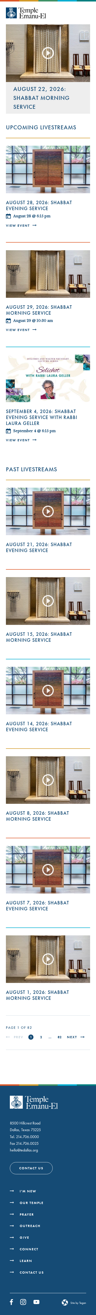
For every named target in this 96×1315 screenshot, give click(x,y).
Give (24, 1237)
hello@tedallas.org (24, 1150)
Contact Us (31, 1168)
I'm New (28, 1191)
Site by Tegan (78, 1303)
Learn (26, 1261)
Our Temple (32, 1203)
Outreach (30, 1226)
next (72, 1037)
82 (60, 1037)
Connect (29, 1249)
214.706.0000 (27, 1136)
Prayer (27, 1214)
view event (18, 226)
